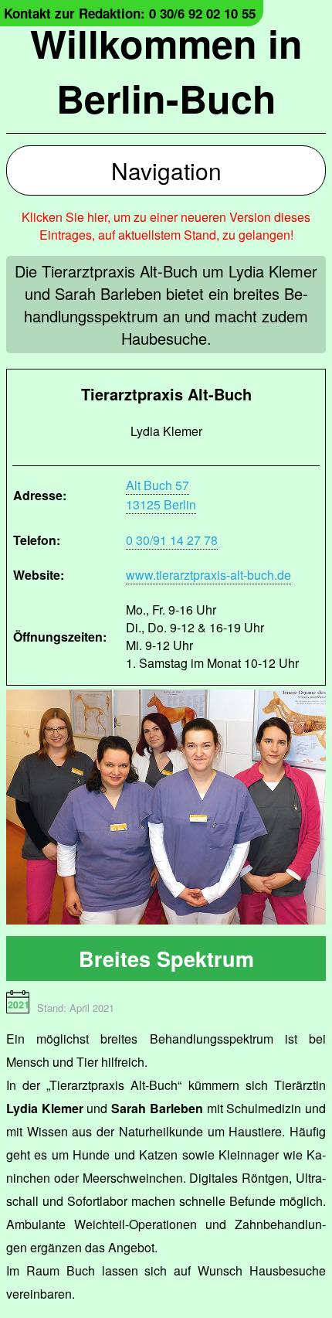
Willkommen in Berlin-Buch (166, 70)
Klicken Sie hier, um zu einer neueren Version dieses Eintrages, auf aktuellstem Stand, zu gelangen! (166, 226)
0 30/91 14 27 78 (172, 540)
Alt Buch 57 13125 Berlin (161, 494)
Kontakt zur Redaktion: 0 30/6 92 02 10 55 (130, 13)
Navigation (166, 170)
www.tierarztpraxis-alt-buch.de (208, 575)
